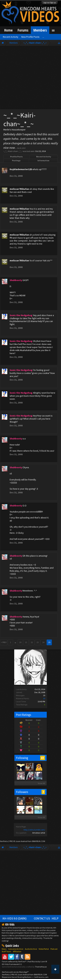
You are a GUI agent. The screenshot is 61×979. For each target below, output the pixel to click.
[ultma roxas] (29, 810)
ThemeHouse (41, 966)
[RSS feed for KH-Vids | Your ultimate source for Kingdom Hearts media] (27, 956)
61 (42, 758)
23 (38, 642)
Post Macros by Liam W (37, 961)
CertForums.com (41, 977)
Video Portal (44, 949)
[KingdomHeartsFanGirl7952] (20, 801)
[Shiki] (20, 775)
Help (55, 918)
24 (43, 642)
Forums (23, 30)
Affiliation (17, 951)
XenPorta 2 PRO (6, 841)
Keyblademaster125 (21, 169)
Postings (16, 160)
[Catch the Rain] (29, 767)
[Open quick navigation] (59, 43)
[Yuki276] (29, 801)
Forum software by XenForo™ (14, 961)
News (4, 949)
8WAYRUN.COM (38, 841)
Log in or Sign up (49, 2)
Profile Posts (16, 156)
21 (26, 642)
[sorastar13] (38, 810)
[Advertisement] (30, 78)
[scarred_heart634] (20, 767)
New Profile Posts (30, 36)
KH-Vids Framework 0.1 (12, 964)
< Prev (3, 642)
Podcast (53, 949)
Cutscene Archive (15, 949)
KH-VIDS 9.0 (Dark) (15, 918)
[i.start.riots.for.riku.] (38, 801)
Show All (41, 783)
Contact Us (42, 918)
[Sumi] (38, 775)
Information (43, 160)
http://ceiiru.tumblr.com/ (34, 829)
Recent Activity (43, 156)
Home (8, 30)
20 (20, 642)
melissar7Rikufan (19, 188)
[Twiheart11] (20, 810)
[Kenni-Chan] (38, 767)
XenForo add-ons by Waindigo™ (15, 972)
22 (32, 642)
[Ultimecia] (29, 775)
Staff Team (6, 951)
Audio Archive (31, 949)
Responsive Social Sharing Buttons (16, 977)
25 (49, 642)
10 (44, 698)
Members (40, 30)
